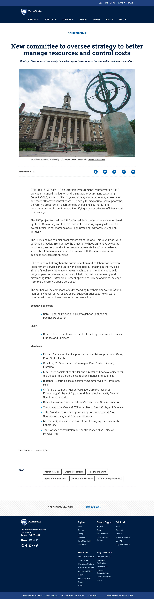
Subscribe (92, 507)
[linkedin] (114, 172)
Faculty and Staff (97, 472)
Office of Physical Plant (109, 478)
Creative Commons (96, 160)
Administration (77, 33)
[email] (124, 172)
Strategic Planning (74, 472)
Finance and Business (82, 478)
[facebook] (96, 172)
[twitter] (105, 172)
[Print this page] (133, 172)
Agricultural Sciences (55, 478)
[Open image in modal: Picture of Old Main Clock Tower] (77, 113)
